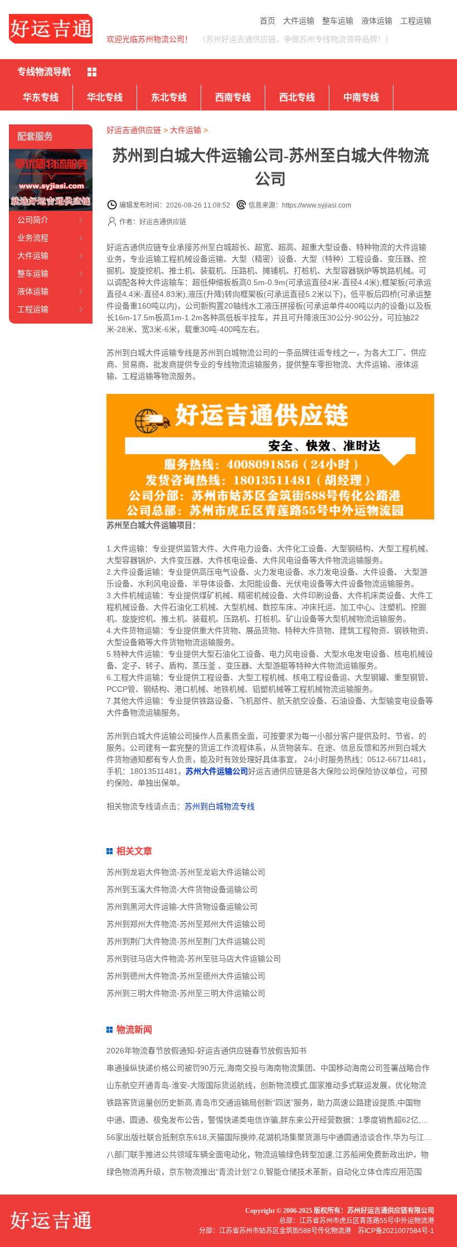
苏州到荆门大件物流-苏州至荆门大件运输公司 (185, 941)
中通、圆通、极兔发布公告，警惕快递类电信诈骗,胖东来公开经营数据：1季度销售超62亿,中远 (271, 1119)
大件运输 (298, 20)
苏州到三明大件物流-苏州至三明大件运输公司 (185, 993)
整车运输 (337, 20)
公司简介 (32, 219)
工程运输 (415, 20)
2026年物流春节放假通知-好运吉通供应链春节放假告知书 (206, 1050)
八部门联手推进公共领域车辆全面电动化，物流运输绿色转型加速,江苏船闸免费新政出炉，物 (267, 1154)
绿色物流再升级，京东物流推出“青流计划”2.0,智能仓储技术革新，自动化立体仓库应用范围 (264, 1171)
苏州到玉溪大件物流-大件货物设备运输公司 (181, 889)
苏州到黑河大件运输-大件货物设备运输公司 (181, 906)
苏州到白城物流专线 (219, 806)
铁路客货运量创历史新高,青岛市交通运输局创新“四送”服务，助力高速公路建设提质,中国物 (263, 1102)
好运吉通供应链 (133, 130)
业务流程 (32, 237)
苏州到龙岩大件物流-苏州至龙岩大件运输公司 (185, 872)
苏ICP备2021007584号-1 (396, 1231)
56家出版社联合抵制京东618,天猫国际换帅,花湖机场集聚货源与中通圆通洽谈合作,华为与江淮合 (273, 1137)
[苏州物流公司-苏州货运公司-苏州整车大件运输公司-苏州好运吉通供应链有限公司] (51, 29)
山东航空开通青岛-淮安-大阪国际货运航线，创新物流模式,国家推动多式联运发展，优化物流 (266, 1085)
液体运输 (376, 20)
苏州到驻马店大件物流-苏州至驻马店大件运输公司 (193, 958)
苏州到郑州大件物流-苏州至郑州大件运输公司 (185, 923)
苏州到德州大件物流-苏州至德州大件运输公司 (185, 975)
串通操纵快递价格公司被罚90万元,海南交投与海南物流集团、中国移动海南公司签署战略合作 (268, 1067)
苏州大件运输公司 (217, 771)
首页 (267, 20)
